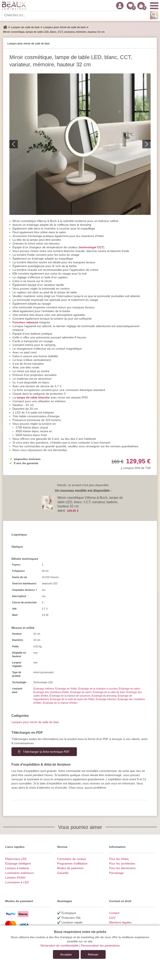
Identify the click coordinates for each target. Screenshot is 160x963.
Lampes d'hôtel (15, 877)
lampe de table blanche (33, 397)
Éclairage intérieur (43, 688)
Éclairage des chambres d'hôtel (51, 692)
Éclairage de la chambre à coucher (98, 688)
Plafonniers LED (15, 859)
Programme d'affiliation (72, 863)
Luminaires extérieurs (19, 873)
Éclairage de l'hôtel (66, 688)
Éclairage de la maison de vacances (69, 695)
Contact (114, 913)
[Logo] (14, 5)
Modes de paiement (70, 868)
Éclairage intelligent (18, 863)
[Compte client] (120, 5)
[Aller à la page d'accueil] (5, 27)
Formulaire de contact (71, 859)
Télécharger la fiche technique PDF (46, 751)
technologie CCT (91, 247)
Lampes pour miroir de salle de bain (35, 722)
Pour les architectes (122, 863)
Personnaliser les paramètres (100, 945)
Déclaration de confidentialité (59, 945)
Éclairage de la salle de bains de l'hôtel (72, 699)
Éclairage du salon (129, 688)
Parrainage (116, 873)
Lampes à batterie (17, 868)
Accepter (66, 954)
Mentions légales (120, 922)
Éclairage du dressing (104, 695)
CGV (112, 917)
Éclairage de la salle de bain (109, 692)
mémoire (32, 322)
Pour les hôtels (119, 859)
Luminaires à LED (17, 882)
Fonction (18, 322)
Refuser (93, 954)
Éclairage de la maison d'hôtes (60, 702)
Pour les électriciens (122, 868)
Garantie (63, 873)
